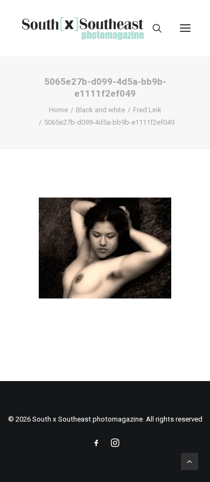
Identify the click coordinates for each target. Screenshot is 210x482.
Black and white (100, 110)
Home (58, 110)
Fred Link (147, 110)
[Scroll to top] (189, 461)
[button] (185, 28)
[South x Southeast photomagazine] (82, 28)
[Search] (152, 28)
